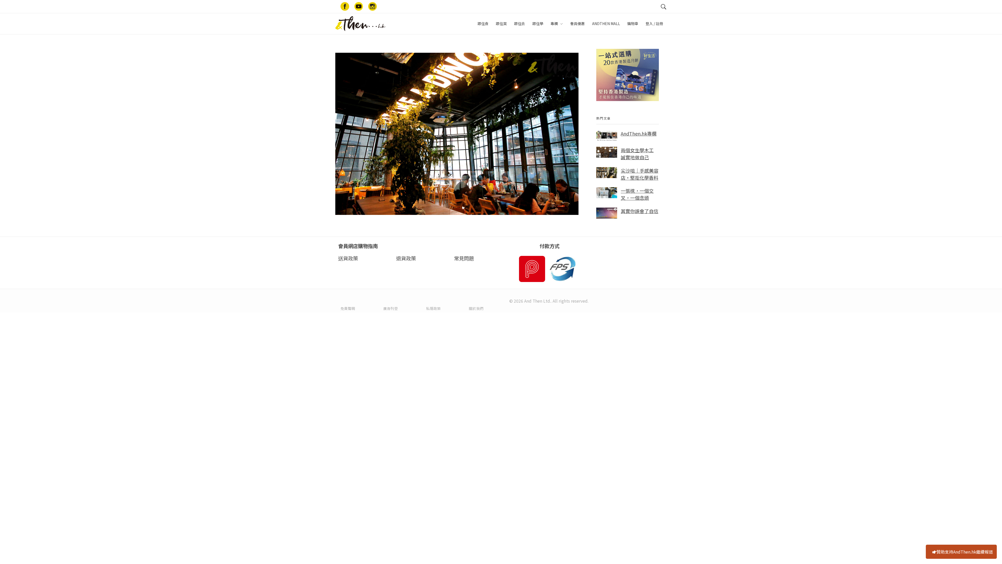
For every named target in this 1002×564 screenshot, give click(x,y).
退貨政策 (406, 258)
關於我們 (476, 308)
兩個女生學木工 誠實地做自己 (637, 154)
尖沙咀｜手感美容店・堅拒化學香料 (639, 174)
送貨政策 (348, 258)
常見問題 (464, 258)
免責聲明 (348, 308)
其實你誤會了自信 (639, 211)
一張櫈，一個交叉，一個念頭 (637, 194)
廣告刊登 (390, 308)
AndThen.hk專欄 (639, 133)
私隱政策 (433, 308)
